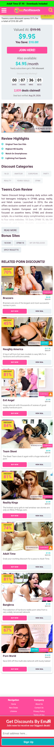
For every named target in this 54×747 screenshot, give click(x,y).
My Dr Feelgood (37, 243)
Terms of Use (39, 715)
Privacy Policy (39, 711)
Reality (7, 181)
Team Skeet (10, 451)
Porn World (9, 656)
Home (13, 704)
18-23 (6, 174)
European (33, 174)
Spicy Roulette (11, 250)
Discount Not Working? (27, 73)
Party (46, 174)
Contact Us (39, 708)
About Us (39, 704)
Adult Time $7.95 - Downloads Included (27, 3)
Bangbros (8, 605)
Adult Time (9, 553)
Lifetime (13, 711)
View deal (39, 311)
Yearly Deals (23, 181)
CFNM (37, 181)
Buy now (14, 311)
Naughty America (13, 349)
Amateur (18, 174)
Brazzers (8, 298)
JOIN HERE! (27, 50)
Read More (10, 230)
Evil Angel (8, 400)
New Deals (13, 708)
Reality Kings (10, 502)
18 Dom (7, 243)
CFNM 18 (20, 243)
